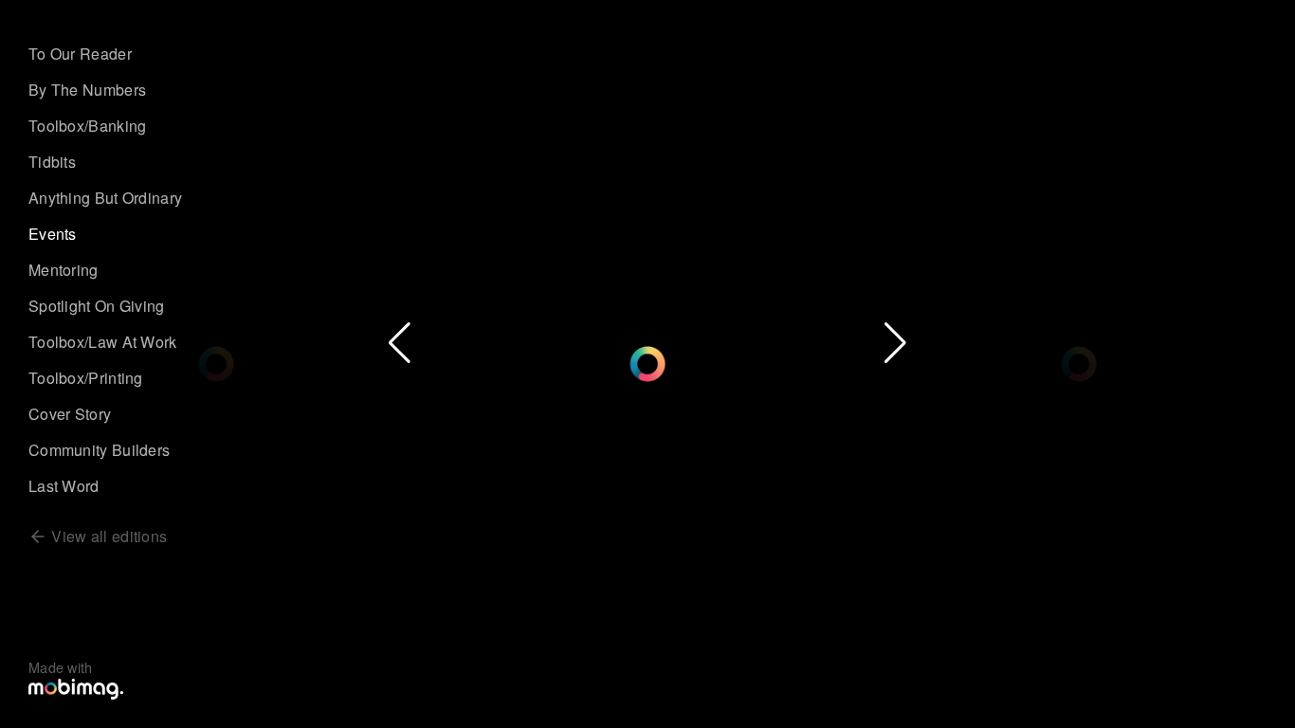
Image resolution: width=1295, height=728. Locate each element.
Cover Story (69, 414)
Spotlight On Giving (96, 306)
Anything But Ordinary (105, 198)
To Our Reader (80, 53)
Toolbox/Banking (87, 125)
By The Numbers (87, 89)
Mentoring (63, 270)
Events (52, 234)
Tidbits (52, 162)
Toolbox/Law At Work (102, 342)
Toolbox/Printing (85, 378)
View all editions (107, 536)
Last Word (64, 486)
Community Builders (99, 450)
